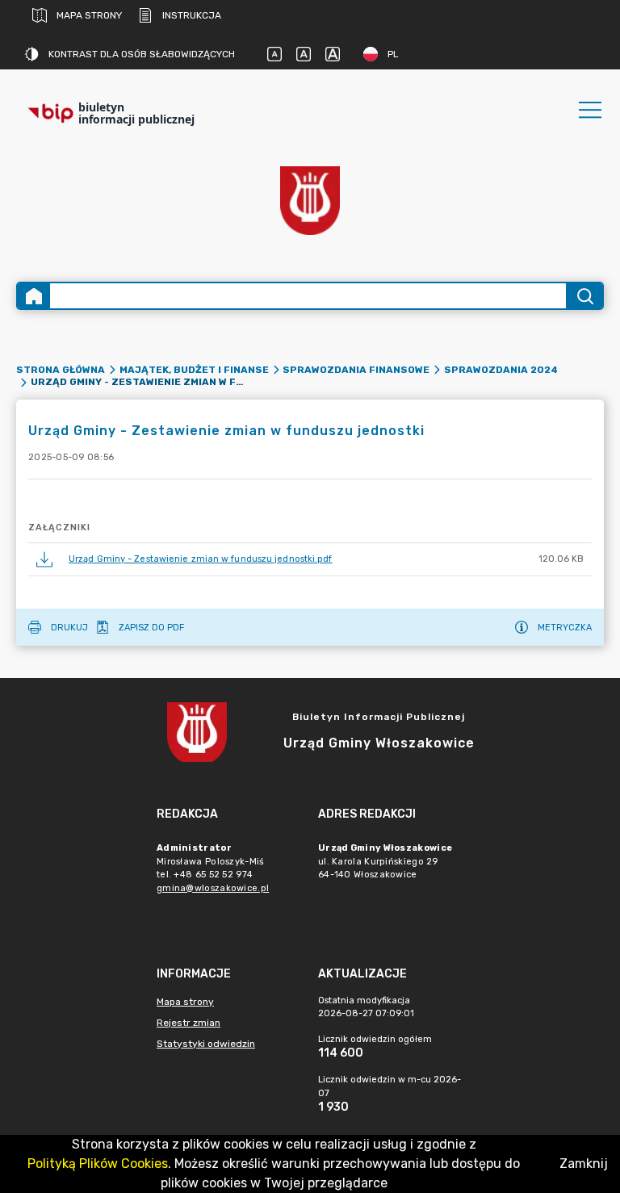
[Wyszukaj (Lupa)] (584, 295)
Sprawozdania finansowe (356, 369)
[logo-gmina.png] (310, 200)
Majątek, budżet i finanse (194, 369)
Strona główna (60, 369)
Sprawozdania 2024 (501, 369)
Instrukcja (191, 15)
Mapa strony (89, 15)
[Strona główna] (34, 296)
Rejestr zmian (188, 1022)
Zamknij (583, 1163)
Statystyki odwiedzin (206, 1043)
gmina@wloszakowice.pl (213, 888)
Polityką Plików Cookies (97, 1163)
